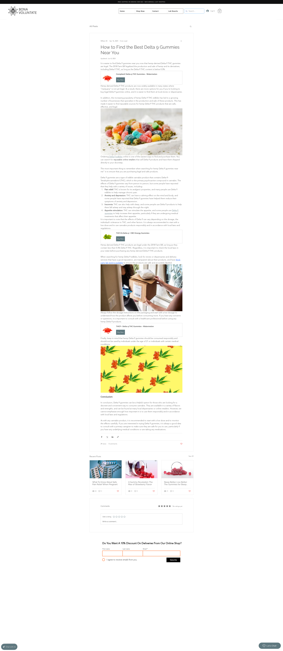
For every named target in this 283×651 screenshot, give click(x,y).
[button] (219, 11)
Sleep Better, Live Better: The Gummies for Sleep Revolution (175, 483)
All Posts (94, 26)
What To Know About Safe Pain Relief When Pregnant (105, 483)
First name (106, 549)
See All (191, 456)
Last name (126, 549)
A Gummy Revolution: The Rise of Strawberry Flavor (140, 483)
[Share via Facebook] (102, 437)
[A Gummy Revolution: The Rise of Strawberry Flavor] (142, 469)
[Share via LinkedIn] (112, 437)
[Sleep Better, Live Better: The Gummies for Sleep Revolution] (177, 469)
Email (145, 549)
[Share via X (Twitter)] (107, 437)
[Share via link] (118, 437)
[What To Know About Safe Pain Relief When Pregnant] (106, 469)
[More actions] (181, 41)
